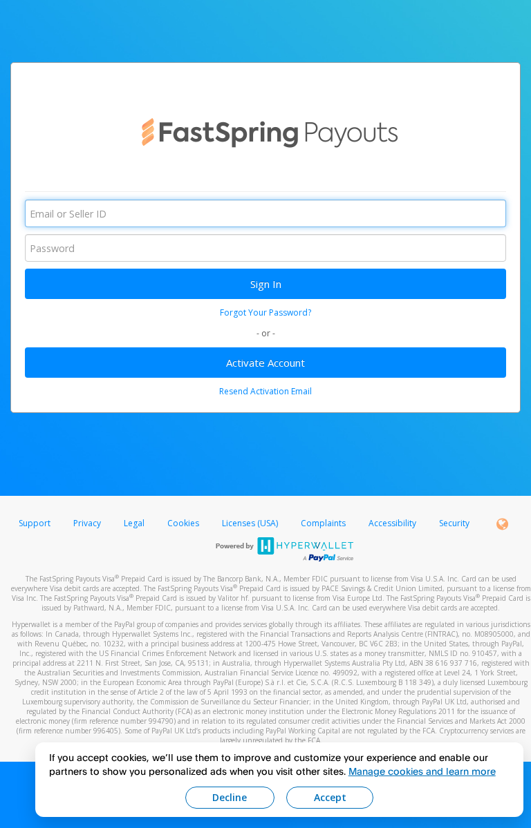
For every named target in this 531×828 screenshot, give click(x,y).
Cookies (183, 523)
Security (454, 523)
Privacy (87, 523)
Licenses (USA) (251, 523)
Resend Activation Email (265, 391)
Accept (330, 797)
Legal (134, 523)
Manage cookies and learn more (422, 771)
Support (34, 523)
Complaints (324, 523)
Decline (229, 797)
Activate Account (265, 362)
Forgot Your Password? (265, 312)
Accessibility (392, 523)
